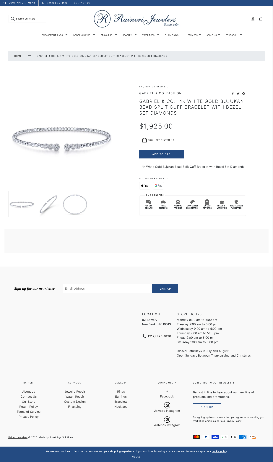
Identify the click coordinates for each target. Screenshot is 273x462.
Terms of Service (28, 411)
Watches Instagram (167, 425)
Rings (121, 391)
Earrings (121, 396)
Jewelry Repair (74, 391)
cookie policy (219, 451)
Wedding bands (81, 35)
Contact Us (29, 396)
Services (193, 35)
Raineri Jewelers (17, 437)
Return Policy (28, 406)
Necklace (120, 406)
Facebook (167, 396)
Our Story (28, 401)
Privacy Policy (29, 416)
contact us (82, 3)
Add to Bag (161, 154)
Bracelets (120, 401)
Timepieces (148, 35)
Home (18, 56)
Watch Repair (75, 396)
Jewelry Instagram (167, 411)
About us (212, 35)
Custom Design (75, 401)
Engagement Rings (52, 35)
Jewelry (127, 35)
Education (231, 35)
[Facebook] (167, 391)
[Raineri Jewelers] (136, 19)
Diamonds (172, 35)
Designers (106, 35)
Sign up (207, 407)
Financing (75, 406)
